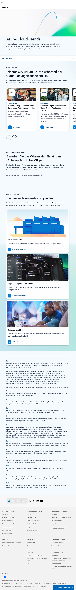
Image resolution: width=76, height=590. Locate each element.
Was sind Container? (56, 563)
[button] (38, 58)
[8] (7, 449)
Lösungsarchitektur (56, 520)
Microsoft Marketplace (8, 545)
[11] (7, 474)
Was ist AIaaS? (55, 555)
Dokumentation (31, 542)
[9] (7, 457)
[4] (7, 407)
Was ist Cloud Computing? (58, 542)
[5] (7, 416)
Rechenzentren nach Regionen (10, 524)
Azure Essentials (6, 530)
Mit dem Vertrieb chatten (65, 588)
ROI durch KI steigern (32, 530)
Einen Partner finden (7, 549)
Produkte (29, 514)
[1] (7, 360)
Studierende (30, 552)
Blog (28, 545)
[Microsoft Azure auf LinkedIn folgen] (38, 501)
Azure (4, 7)
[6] (7, 424)
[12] (7, 482)
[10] (7, 465)
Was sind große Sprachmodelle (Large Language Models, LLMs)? (61, 559)
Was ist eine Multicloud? (57, 545)
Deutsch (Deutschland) (11, 573)
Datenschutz (38, 583)
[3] (7, 399)
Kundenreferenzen (7, 533)
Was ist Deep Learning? (57, 552)
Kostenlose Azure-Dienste (33, 520)
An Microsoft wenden (7, 583)
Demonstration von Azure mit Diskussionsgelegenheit (59, 527)
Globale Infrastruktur (7, 520)
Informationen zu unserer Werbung (11, 586)
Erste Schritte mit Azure (8, 517)
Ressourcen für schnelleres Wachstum (61, 517)
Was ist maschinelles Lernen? (58, 549)
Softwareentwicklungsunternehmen (11, 542)
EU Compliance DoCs (29, 586)
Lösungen (54, 514)
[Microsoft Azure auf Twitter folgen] (30, 501)
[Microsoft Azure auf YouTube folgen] (41, 501)
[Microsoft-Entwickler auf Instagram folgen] (34, 501)
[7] (7, 440)
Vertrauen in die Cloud (8, 527)
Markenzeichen (62, 583)
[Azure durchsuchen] (2, 2)
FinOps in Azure (31, 527)
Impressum (29, 583)
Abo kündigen (19, 583)
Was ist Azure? (6, 514)
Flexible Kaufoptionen (32, 524)
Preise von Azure (31, 517)
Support (53, 524)
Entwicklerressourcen (32, 549)
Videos (28, 563)
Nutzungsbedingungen (50, 583)
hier (60, 437)
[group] (21, 109)
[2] (7, 390)
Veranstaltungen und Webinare (35, 555)
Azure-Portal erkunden (18, 501)
